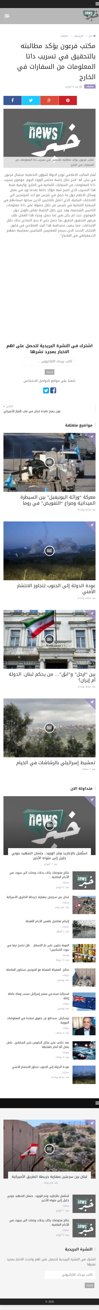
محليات (64, 35)
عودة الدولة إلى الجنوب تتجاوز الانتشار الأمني (56, 588)
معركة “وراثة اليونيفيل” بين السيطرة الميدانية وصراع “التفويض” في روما (58, 500)
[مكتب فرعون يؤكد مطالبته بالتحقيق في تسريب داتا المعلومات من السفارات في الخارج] (49, 139)
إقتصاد (65, 955)
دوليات (65, 975)
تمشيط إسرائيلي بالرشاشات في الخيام (56, 762)
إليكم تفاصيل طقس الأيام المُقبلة (47, 921)
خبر (91, 35)
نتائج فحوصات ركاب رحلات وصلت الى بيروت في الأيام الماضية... (39, 875)
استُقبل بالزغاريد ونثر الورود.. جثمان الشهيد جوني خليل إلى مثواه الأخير (49, 855)
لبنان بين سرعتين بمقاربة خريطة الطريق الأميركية (37, 897)
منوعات (65, 1052)
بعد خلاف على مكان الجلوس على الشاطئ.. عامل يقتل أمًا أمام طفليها (37, 1045)
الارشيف (78, 35)
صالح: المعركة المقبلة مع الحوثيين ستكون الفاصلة (37, 969)
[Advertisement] (49, 293)
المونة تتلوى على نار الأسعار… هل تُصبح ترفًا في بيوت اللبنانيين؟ (38, 947)
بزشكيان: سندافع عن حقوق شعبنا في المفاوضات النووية (38, 1020)
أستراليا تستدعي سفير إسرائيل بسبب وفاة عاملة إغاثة (38, 996)
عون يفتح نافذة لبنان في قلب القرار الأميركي (32, 411)
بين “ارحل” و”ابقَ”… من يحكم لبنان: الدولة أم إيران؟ (52, 677)
